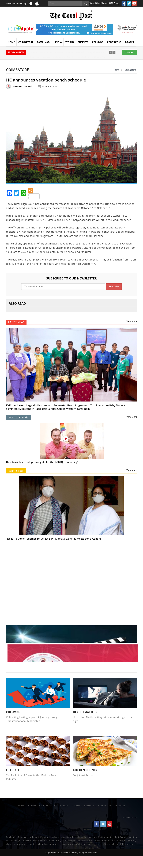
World (69, 42)
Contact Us (114, 42)
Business (83, 42)
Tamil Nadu (44, 42)
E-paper (129, 42)
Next (130, 139)
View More (131, 321)
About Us (120, 805)
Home (11, 42)
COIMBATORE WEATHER (71, 566)
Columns (97, 42)
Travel (129, 52)
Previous (13, 139)
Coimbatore (25, 42)
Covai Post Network (23, 86)
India (58, 42)
